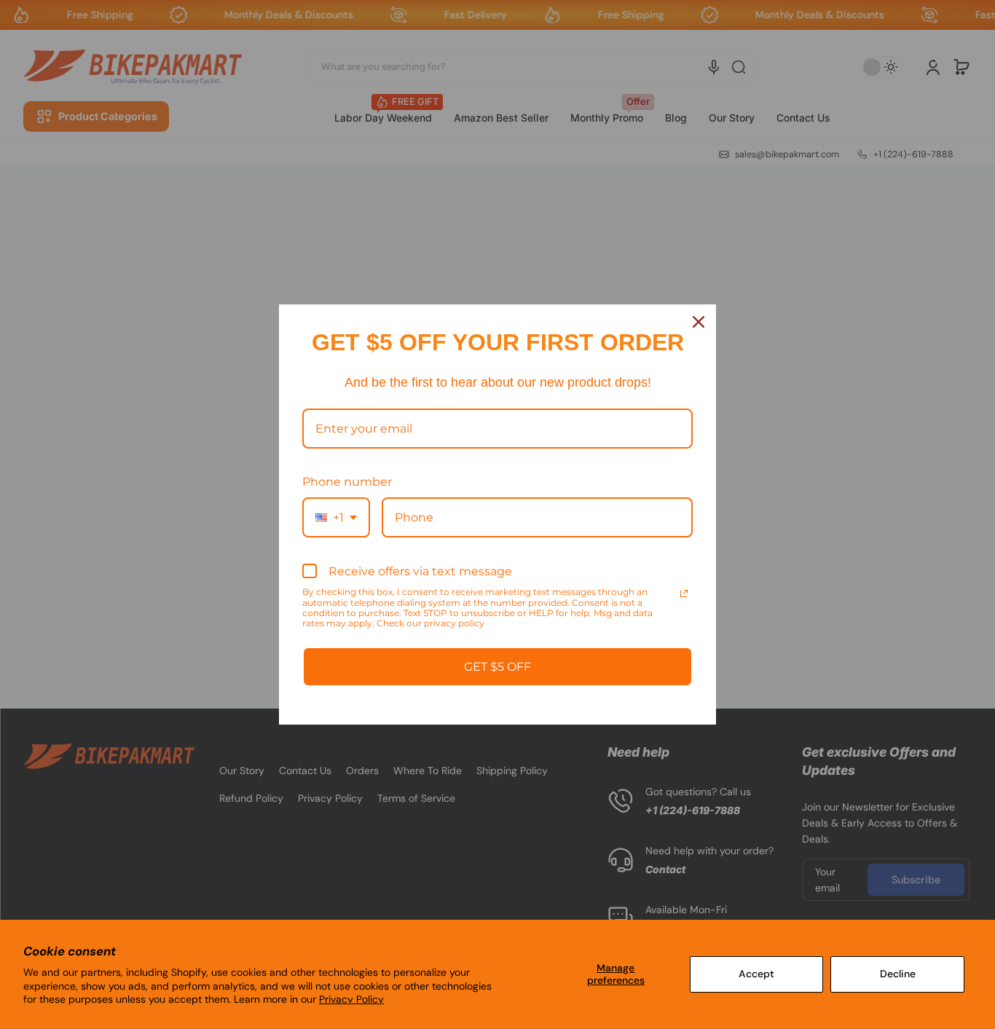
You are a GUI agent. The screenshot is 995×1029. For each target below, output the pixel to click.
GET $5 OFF (497, 667)
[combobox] (336, 517)
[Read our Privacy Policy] (684, 593)
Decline (898, 973)
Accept (756, 973)
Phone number (347, 482)
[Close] (698, 321)
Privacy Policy (351, 999)
